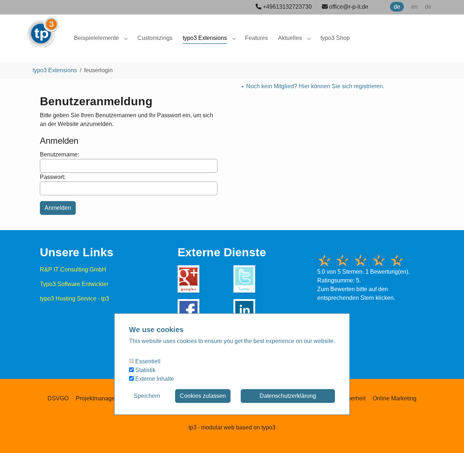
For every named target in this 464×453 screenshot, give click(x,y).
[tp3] (42, 29)
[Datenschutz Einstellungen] (14, 437)
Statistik (145, 370)
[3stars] (360, 260)
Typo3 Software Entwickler (74, 284)
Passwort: (52, 177)
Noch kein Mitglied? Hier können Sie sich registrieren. (315, 86)
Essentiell (147, 361)
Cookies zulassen (203, 396)
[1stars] (324, 260)
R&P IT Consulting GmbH (73, 269)
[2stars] (342, 260)
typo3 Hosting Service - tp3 (74, 298)
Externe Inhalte (154, 379)
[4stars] (379, 260)
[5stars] (397, 260)
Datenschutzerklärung (288, 396)
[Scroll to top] (448, 437)
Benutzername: (59, 154)
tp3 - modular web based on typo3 (232, 427)
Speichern (147, 396)
